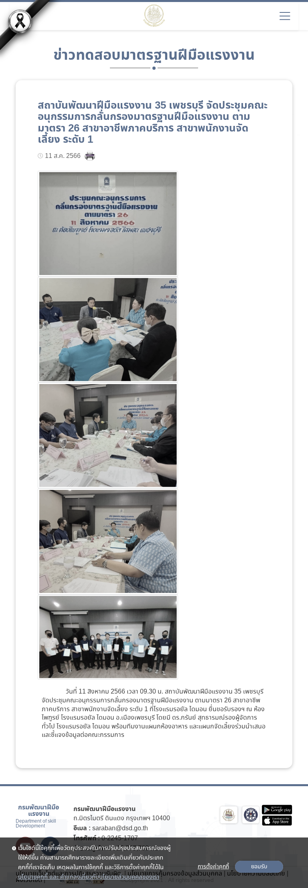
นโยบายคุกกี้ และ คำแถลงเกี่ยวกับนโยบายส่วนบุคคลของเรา (88, 877)
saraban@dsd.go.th (120, 828)
